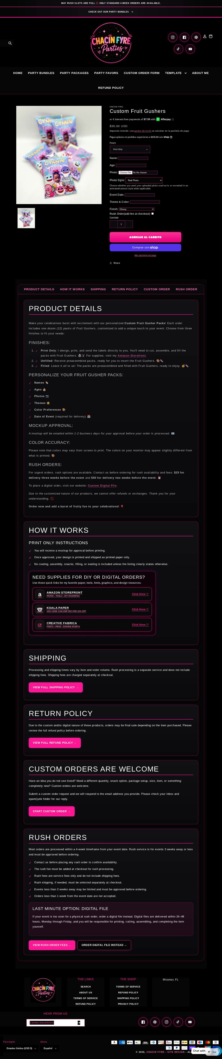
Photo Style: (117, 180)
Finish (113, 143)
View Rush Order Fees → (52, 945)
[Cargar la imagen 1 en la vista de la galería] (26, 218)
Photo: (114, 172)
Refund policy (86, 1004)
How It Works (72, 289)
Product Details (39, 289)
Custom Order (157, 289)
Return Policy (125, 289)
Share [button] (116, 263)
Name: (114, 158)
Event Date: (117, 194)
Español (48, 1048)
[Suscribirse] (79, 1023)
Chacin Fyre (155, 1052)
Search (86, 986)
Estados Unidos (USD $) (19, 1048)
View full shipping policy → (56, 687)
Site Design (176, 1052)
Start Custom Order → (52, 811)
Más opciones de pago (145, 255)
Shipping (98, 289)
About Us (85, 992)
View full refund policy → (55, 742)
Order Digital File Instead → (104, 945)
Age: (112, 165)
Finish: (114, 209)
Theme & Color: (119, 201)
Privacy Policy (128, 1004)
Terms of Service (85, 998)
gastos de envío (142, 131)
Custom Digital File (102, 485)
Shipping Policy (128, 998)
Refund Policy (128, 992)
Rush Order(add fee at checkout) (130, 213)
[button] (10, 43)
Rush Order (186, 289)
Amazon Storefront (132, 355)
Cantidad (114, 217)
